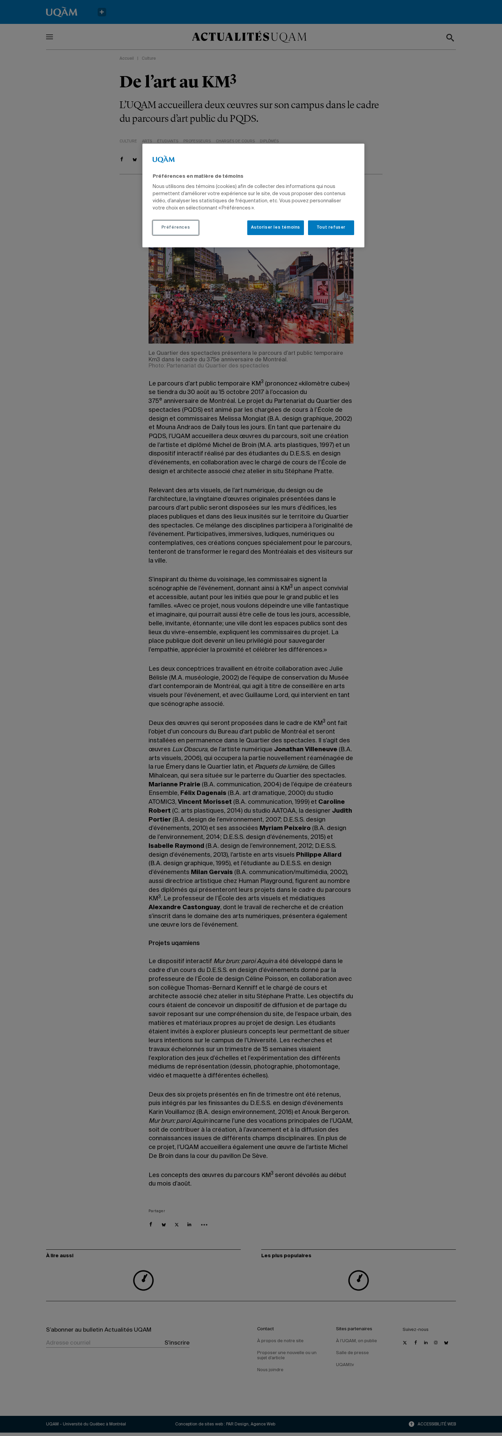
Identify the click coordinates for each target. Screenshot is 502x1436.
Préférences (176, 228)
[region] (253, 195)
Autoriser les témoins (275, 228)
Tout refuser (331, 228)
